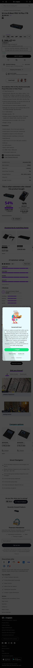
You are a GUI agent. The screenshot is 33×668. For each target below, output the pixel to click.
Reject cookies (12, 353)
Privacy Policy (19, 357)
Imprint (13, 357)
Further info (21, 353)
